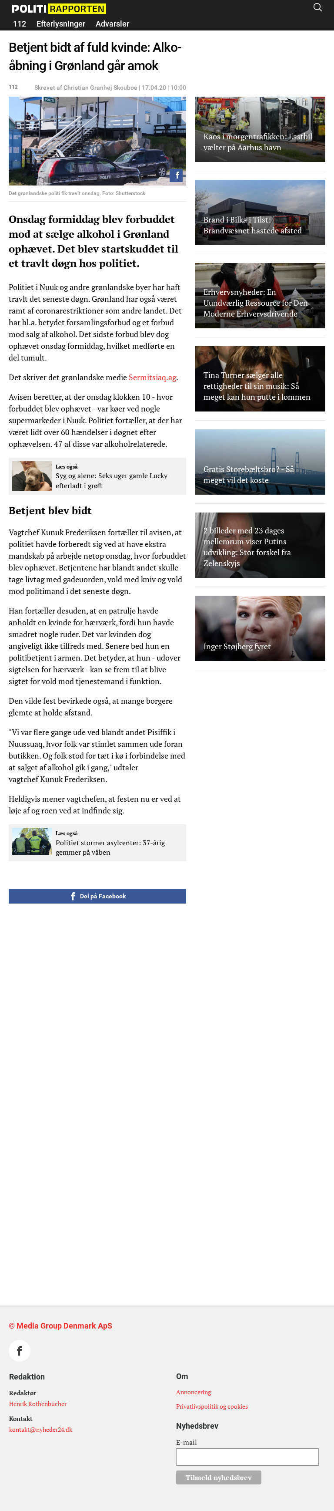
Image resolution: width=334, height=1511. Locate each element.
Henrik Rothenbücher (38, 1404)
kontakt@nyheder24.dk (40, 1429)
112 (19, 23)
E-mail (186, 1442)
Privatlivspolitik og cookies (212, 1406)
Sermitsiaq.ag (152, 377)
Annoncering (193, 1392)
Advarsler (112, 23)
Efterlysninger (61, 23)
